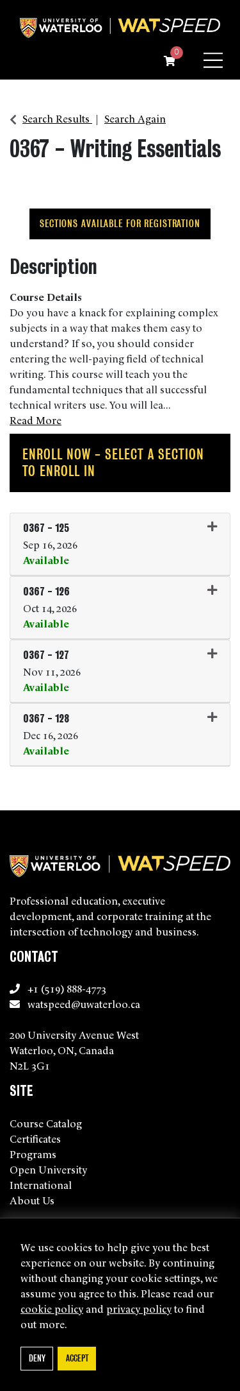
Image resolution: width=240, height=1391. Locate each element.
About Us (32, 1200)
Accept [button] (77, 1358)
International (41, 1184)
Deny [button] (37, 1358)
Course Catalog (46, 1123)
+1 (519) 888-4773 (67, 988)
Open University (48, 1169)
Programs (33, 1154)
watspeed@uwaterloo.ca (84, 1003)
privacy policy (139, 1308)
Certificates (35, 1138)
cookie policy (51, 1308)
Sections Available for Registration (120, 224)
